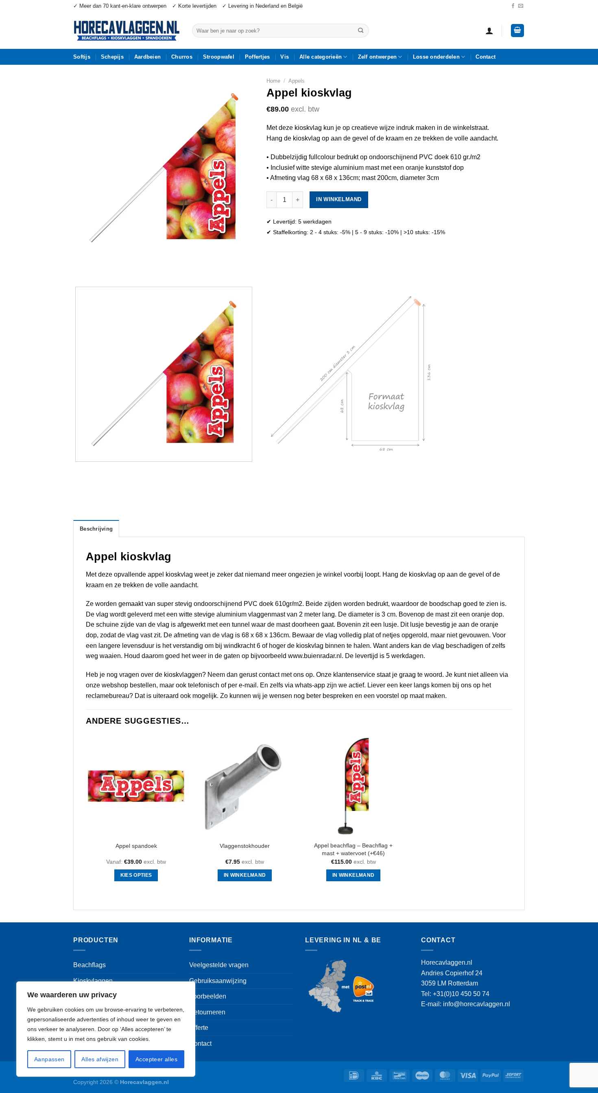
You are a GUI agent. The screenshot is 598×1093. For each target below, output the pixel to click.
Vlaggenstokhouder (245, 846)
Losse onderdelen (436, 57)
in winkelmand (338, 199)
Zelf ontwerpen (377, 57)
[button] (489, 31)
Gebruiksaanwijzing (218, 980)
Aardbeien (147, 57)
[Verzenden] (360, 30)
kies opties (136, 875)
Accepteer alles (156, 1059)
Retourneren (207, 1012)
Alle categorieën (320, 57)
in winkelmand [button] (245, 875)
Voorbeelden (207, 996)
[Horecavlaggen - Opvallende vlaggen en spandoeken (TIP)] (126, 30)
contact (269, 674)
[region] (105, 1029)
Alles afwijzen (99, 1059)
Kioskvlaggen (93, 980)
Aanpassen (49, 1059)
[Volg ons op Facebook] (513, 6)
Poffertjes (257, 57)
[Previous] (81, 266)
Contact (485, 57)
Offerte (198, 1027)
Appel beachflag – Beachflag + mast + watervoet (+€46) (353, 849)
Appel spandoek (136, 846)
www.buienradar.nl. (315, 655)
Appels (296, 81)
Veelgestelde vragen (219, 964)
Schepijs (112, 57)
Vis (284, 57)
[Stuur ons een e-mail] (520, 6)
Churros (181, 57)
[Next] (103, 266)
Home (273, 81)
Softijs (81, 57)
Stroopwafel (218, 57)
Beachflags (89, 964)
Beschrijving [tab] (96, 529)
